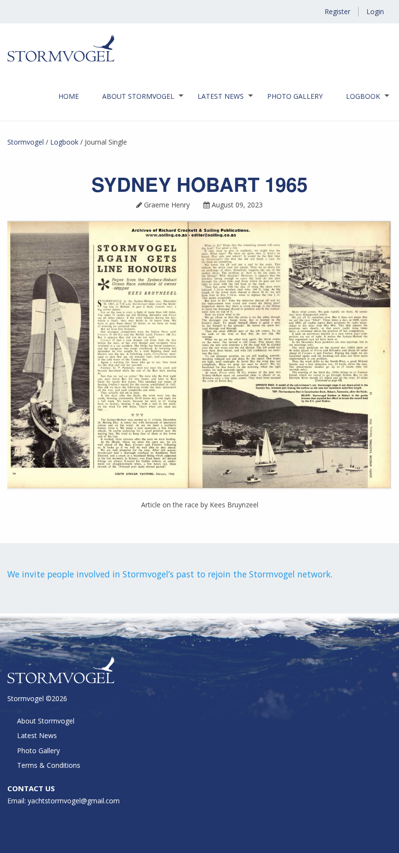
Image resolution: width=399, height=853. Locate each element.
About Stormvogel (138, 96)
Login (375, 11)
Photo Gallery (295, 96)
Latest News (221, 96)
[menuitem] (69, 96)
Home (68, 96)
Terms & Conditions (48, 765)
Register (337, 11)
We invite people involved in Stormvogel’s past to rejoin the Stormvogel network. (169, 574)
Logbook (363, 96)
